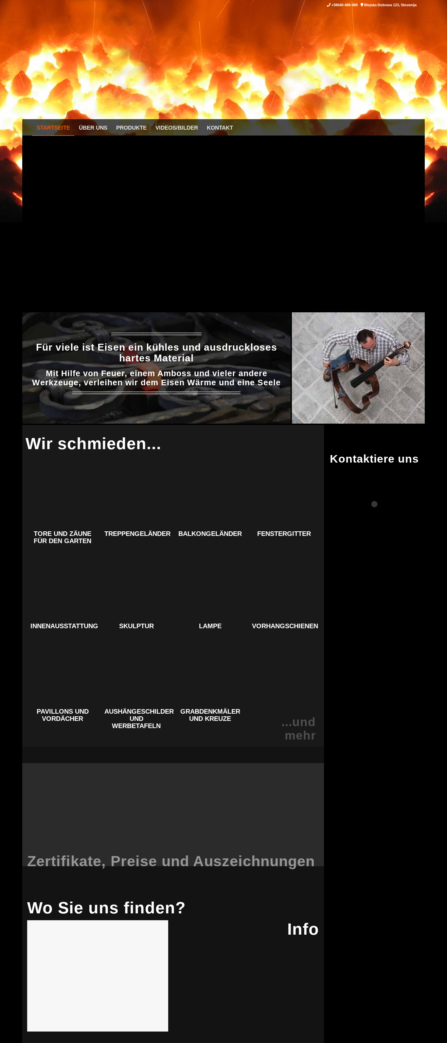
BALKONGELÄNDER (210, 533)
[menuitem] (53, 127)
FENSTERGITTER (284, 533)
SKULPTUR (136, 626)
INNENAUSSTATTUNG (64, 626)
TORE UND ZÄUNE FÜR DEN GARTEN (62, 537)
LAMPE (210, 626)
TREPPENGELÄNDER (137, 533)
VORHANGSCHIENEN (285, 626)
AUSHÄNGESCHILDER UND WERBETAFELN (139, 718)
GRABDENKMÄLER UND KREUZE (210, 715)
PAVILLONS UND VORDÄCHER (63, 715)
